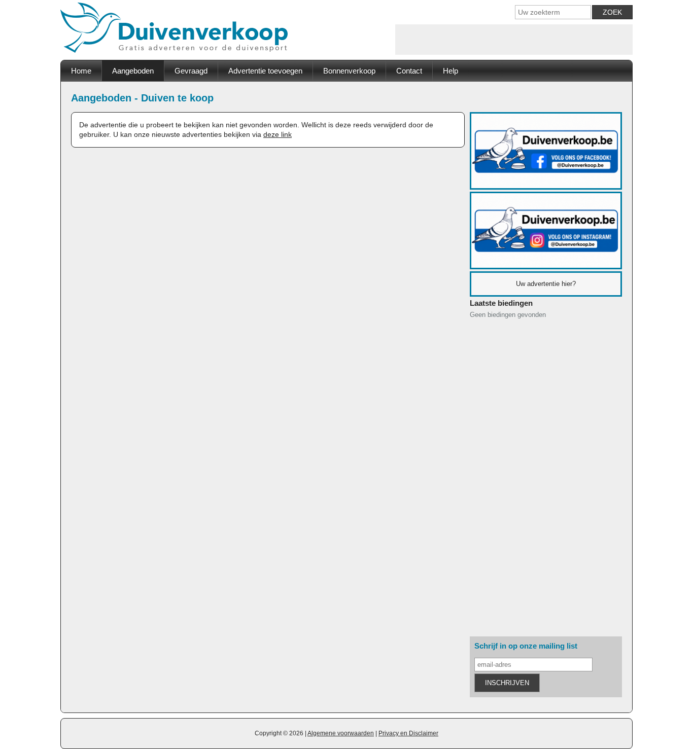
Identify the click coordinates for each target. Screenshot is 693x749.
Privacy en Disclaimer (408, 733)
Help (450, 70)
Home (81, 70)
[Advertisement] (514, 39)
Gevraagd (191, 70)
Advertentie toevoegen (265, 70)
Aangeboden (133, 70)
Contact (409, 70)
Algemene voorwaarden (340, 733)
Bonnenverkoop (349, 70)
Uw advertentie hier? (546, 284)
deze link (277, 134)
